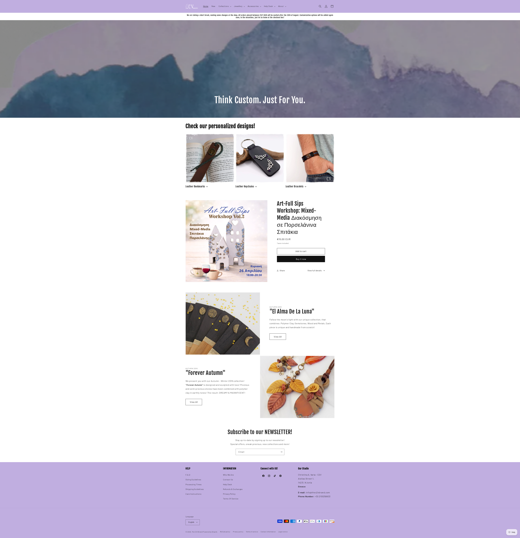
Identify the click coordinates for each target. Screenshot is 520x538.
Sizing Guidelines (193, 480)
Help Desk (227, 484)
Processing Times (194, 484)
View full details (315, 270)
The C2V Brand (197, 532)
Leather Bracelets (294, 186)
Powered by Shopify (210, 532)
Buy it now (301, 259)
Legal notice (282, 531)
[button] (225, 6)
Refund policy (225, 531)
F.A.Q (188, 475)
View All (278, 336)
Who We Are (228, 475)
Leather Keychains (244, 186)
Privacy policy (238, 531)
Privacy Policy (229, 494)
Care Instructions (193, 494)
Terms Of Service (230, 499)
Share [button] (282, 270)
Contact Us (228, 480)
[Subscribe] (281, 452)
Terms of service (252, 531)
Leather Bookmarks (195, 186)
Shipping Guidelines (195, 489)
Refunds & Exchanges (233, 489)
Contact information (268, 531)
